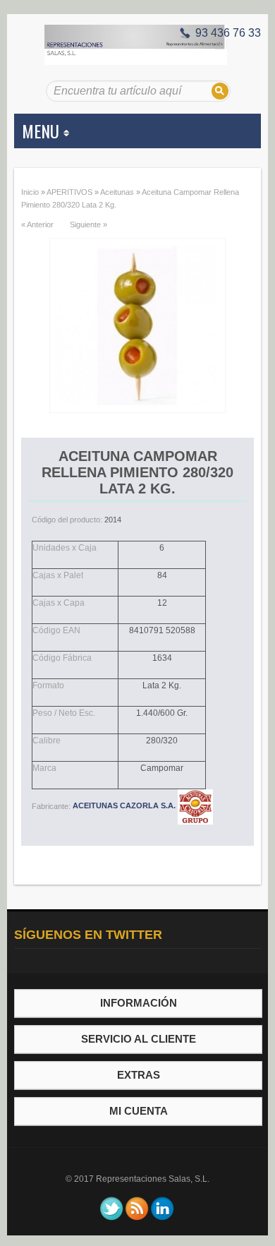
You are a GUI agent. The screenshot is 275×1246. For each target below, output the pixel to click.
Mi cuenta (138, 1111)
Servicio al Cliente (138, 1039)
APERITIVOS (69, 192)
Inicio (30, 192)
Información (138, 1003)
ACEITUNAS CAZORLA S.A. (125, 805)
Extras (138, 1075)
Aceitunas (117, 192)
